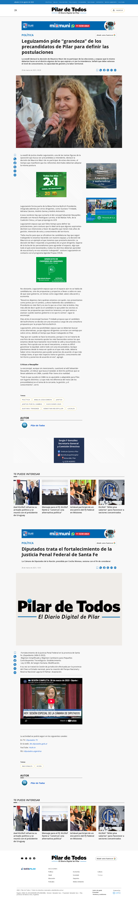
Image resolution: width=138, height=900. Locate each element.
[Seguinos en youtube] (22, 858)
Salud (55, 2)
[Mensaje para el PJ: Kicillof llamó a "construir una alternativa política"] (55, 492)
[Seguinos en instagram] (30, 858)
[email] (111, 70)
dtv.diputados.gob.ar (38, 744)
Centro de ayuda (97, 890)
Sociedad (91, 2)
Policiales (73, 2)
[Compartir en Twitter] (108, 70)
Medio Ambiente (111, 2)
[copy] (115, 70)
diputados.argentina (32, 751)
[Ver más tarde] (97, 70)
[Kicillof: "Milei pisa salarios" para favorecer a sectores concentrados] (112, 492)
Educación (63, 2)
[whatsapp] (100, 70)
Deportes (99, 2)
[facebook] (104, 70)
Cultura (121, 2)
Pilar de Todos (38, 425)
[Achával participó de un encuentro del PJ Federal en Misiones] (83, 492)
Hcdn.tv (32, 747)
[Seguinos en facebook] (34, 858)
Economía (82, 2)
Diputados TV (32, 740)
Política (49, 2)
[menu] (15, 10)
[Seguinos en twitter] (26, 858)
